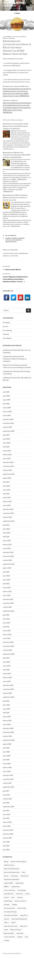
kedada (14, 904)
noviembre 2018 (8, 732)
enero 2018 (6, 771)
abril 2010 (6, 846)
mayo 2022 (6, 580)
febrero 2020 (7, 677)
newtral (6, 919)
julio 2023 (6, 525)
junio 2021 (6, 619)
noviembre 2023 (8, 513)
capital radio (19, 883)
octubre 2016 (7, 799)
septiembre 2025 (9, 431)
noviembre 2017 (8, 779)
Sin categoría (7, 338)
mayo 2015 (6, 814)
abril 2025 (6, 447)
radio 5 (13, 922)
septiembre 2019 (8, 697)
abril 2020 (6, 670)
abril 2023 (6, 537)
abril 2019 (6, 713)
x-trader (6, 940)
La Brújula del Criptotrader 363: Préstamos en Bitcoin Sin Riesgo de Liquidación (15, 359)
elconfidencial (8, 894)
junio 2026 (6, 396)
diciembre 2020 (8, 642)
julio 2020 (6, 658)
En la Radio (6, 323)
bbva (23, 872)
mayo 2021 (6, 623)
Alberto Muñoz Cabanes (14, 4)
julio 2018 (6, 748)
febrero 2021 (7, 634)
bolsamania (17, 240)
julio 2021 (6, 615)
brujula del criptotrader (11, 879)
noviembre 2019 (8, 689)
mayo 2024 (6, 490)
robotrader (20, 933)
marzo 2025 (7, 451)
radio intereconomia (10, 926)
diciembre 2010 (8, 834)
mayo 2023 (6, 533)
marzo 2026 (7, 408)
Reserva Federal (15, 930)
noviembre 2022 (8, 556)
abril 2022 (6, 584)
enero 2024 (7, 505)
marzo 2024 (7, 497)
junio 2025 (6, 439)
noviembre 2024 (8, 466)
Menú (18, 13)
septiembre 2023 (9, 521)
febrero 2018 (7, 767)
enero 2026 (7, 415)
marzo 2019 (7, 717)
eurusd (6, 897)
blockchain (14, 876)
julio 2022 (6, 572)
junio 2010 (6, 842)
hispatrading (8, 901)
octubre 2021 (7, 607)
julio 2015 (6, 810)
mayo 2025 (6, 443)
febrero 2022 (7, 591)
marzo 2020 (7, 673)
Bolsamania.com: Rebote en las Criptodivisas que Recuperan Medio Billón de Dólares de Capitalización (17, 155)
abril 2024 (6, 494)
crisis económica (9, 890)
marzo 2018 (7, 763)
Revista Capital (9, 933)
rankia (6, 930)
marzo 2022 (7, 587)
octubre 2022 (7, 560)
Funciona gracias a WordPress (12, 953)
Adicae (6, 861)
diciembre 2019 (8, 685)
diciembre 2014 (8, 830)
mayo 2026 (6, 400)
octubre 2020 (7, 650)
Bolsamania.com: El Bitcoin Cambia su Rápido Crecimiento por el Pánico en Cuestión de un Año (15, 197)
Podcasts (6, 334)
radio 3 (6, 922)
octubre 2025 (7, 427)
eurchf (27, 894)
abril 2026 (6, 404)
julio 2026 (6, 392)
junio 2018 (6, 752)
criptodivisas (11, 241)
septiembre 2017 (8, 787)
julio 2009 (6, 850)
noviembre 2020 (8, 646)
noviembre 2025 (8, 423)
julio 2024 (6, 482)
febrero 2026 (7, 411)
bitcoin (8, 240)
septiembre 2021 (8, 611)
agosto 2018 (7, 744)
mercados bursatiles (11, 915)
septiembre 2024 (9, 474)
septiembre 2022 (8, 564)
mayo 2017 (6, 795)
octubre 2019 (7, 693)
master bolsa (21, 908)
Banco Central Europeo (11, 869)
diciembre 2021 (8, 599)
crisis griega (22, 890)
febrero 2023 (7, 544)
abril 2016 (6, 803)
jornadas (7, 904)
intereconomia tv (20, 901)
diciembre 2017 (8, 775)
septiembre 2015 (8, 807)
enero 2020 (7, 681)
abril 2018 (6, 760)
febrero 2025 (7, 455)
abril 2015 (6, 818)
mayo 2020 (6, 666)
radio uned (23, 926)
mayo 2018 (6, 756)
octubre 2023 (7, 517)
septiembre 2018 (8, 740)
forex (13, 897)
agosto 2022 (7, 568)
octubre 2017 (7, 783)
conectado (21, 253)
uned (26, 937)
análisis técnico (9, 865)
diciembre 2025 (8, 419)
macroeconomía (9, 908)
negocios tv (24, 915)
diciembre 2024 (8, 462)
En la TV (5, 326)
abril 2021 (6, 627)
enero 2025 (7, 458)
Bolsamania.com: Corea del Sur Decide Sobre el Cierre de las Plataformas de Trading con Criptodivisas (15, 126)
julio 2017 (6, 791)
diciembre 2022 (8, 552)
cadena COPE (8, 883)
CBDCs (6, 887)
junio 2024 (6, 486)
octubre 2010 (7, 838)
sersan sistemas (9, 937)
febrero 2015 (7, 822)
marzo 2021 (7, 631)
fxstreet (20, 897)
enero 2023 (7, 548)
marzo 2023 (7, 541)
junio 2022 (6, 576)
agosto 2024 (7, 478)
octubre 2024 (7, 470)
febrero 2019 (7, 720)
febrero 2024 (7, 501)
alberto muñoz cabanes (15, 238)
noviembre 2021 (8, 603)
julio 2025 (6, 435)
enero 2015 (6, 826)
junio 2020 (6, 662)
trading (19, 937)
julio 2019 (6, 701)
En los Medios (10, 235)
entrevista (19, 894)
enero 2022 (7, 595)
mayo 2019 (6, 709)
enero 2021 (6, 638)
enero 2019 (6, 724)
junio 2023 (6, 529)
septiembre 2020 (9, 654)
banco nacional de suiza (11, 872)
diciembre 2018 (8, 728)
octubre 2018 (7, 736)
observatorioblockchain (19, 919)
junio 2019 (6, 705)
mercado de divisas (10, 912)
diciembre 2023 (8, 509)
